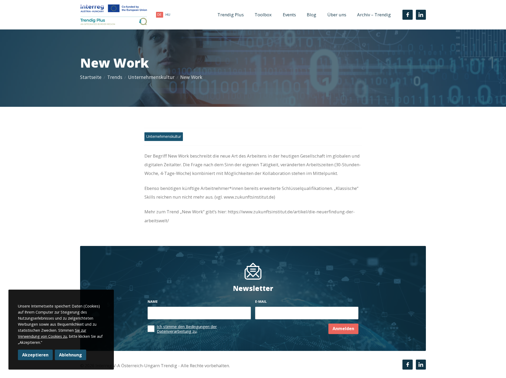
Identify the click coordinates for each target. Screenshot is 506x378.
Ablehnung (70, 355)
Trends (114, 77)
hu (168, 14)
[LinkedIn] (421, 15)
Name (153, 301)
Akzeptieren (35, 355)
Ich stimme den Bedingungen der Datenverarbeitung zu (187, 329)
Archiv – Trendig (374, 15)
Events (289, 15)
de (159, 14)
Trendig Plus (230, 15)
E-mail (261, 301)
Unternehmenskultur (151, 77)
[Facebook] (407, 15)
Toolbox (263, 15)
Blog (311, 15)
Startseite (90, 77)
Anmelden (343, 328)
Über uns (336, 15)
